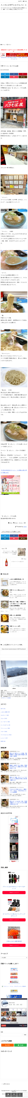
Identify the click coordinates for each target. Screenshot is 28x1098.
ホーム (3, 44)
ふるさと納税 (5, 712)
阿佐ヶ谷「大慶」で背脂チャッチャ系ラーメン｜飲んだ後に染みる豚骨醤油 (18, 603)
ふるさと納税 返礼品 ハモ (17, 579)
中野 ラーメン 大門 (15, 626)
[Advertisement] (14, 27)
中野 (25, 522)
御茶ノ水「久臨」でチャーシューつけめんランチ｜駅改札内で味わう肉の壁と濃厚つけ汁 (18, 779)
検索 (2, 1032)
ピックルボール (5, 725)
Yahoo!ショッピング (14, 892)
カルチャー (5, 715)
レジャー (4, 738)
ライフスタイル (6, 734)
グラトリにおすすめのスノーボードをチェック (14, 887)
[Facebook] (14, 74)
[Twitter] (5, 74)
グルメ (9, 44)
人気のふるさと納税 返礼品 (14, 941)
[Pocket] (14, 77)
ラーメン (21, 522)
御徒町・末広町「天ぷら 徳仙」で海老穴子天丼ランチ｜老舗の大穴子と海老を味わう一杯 (18, 767)
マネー (4, 731)
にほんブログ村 (14, 970)
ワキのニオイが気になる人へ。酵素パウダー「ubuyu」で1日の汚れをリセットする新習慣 (18, 791)
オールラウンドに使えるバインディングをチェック (14, 914)
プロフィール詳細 (6, 698)
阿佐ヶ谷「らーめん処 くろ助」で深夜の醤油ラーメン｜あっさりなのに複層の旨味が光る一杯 (18, 803)
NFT (3, 708)
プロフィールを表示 (14, 1022)
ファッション (5, 728)
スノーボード (5, 721)
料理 (3, 741)
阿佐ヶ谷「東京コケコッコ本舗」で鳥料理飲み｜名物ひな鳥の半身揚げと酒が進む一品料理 (18, 755)
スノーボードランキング (14, 983)
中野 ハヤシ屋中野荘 (15, 615)
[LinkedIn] (5, 77)
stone (25, 526)
